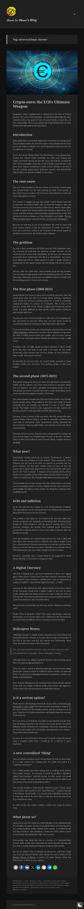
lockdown (26, 887)
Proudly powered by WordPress (24, 905)
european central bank (36, 885)
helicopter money (63, 885)
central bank (17, 883)
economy (25, 885)
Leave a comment (21, 890)
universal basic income (52, 887)
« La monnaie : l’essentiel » (56, 219)
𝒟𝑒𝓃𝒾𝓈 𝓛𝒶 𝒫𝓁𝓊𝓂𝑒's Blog (21, 20)
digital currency (58, 883)
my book (16, 442)
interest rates (17, 887)
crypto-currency (32, 883)
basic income (61, 881)
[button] (15, 867)
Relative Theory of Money (24, 857)
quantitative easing (37, 887)
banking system (50, 881)
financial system (50, 885)
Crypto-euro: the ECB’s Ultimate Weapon (41, 104)
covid (24, 883)
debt (51, 883)
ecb (19, 885)
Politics (39, 881)
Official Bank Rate (20, 332)
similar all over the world (37, 202)
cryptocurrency (43, 883)
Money (34, 881)
